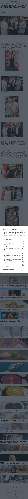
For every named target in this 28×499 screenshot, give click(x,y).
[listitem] (14, 239)
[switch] (23, 241)
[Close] (26, 227)
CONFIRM (8, 269)
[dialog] (14, 249)
